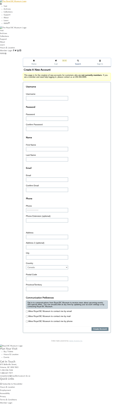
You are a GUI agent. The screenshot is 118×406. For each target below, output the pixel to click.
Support (7, 15)
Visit (5, 6)
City (27, 253)
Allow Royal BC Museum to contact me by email (50, 311)
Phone (29, 206)
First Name (31, 145)
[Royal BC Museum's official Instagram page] (20, 51)
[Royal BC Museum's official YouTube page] (18, 51)
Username (30, 94)
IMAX (7, 23)
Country (29, 263)
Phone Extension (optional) (38, 216)
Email (28, 175)
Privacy (3, 397)
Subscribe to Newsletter (12, 384)
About (6, 18)
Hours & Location (7, 48)
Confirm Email (32, 185)
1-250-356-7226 (6, 370)
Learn (6, 21)
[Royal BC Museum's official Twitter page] (16, 51)
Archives (7, 9)
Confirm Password (34, 124)
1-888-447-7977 (6, 373)
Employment (5, 390)
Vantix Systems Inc (75, 341)
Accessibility (5, 393)
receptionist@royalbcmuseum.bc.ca (15, 376)
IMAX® (3, 54)
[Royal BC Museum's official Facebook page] (13, 51)
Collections (8, 12)
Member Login (6, 51)
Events (6, 357)
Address (29, 233)
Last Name (31, 155)
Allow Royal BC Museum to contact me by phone (50, 321)
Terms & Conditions (8, 400)
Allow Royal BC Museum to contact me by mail (49, 316)
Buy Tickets (8, 352)
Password (30, 114)
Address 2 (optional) (35, 243)
